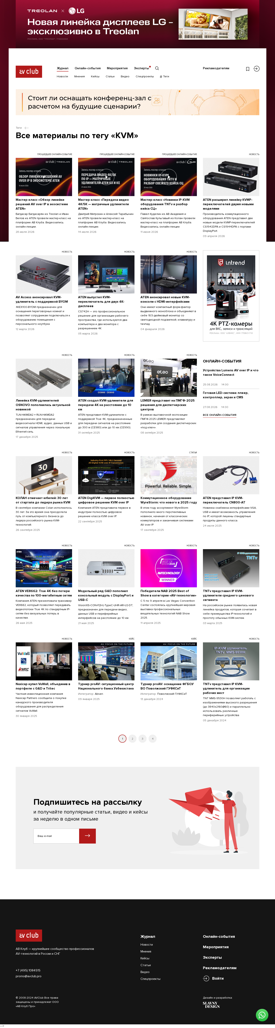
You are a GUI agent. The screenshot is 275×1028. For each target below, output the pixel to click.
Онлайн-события (88, 68)
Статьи (110, 76)
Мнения (79, 76)
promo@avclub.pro (28, 976)
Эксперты (141, 68)
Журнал (62, 68)
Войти (218, 978)
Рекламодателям (216, 68)
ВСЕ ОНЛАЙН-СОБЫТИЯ (219, 415)
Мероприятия (117, 68)
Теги (165, 76)
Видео (125, 76)
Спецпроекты (145, 76)
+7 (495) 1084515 (28, 970)
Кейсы (95, 76)
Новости (62, 76)
